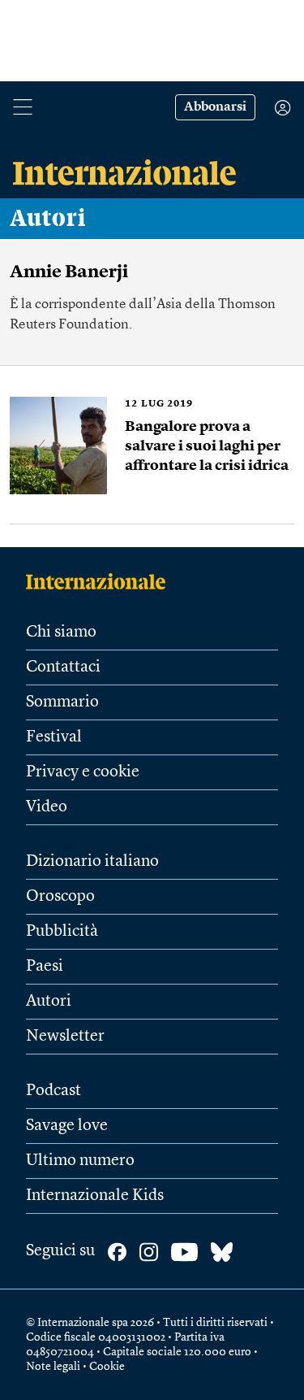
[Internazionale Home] (101, 581)
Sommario (62, 702)
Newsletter (65, 1036)
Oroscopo (60, 897)
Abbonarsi (215, 107)
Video (46, 807)
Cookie (107, 1366)
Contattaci (63, 667)
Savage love (67, 1126)
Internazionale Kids (95, 1196)
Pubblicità (62, 932)
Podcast (53, 1091)
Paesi (44, 967)
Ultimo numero (80, 1161)
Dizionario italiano (92, 862)
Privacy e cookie (82, 772)
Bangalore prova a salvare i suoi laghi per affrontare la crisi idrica (207, 446)
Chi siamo (61, 632)
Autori (48, 219)
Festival (54, 737)
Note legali (53, 1366)
